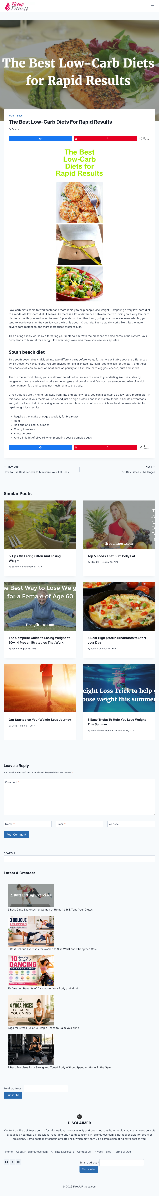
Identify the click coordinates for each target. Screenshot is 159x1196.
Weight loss (16, 116)
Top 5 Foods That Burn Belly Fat (111, 556)
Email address (14, 1088)
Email (61, 824)
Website (114, 824)
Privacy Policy (102, 1151)
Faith (14, 648)
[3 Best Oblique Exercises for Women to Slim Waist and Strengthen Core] (81, 931)
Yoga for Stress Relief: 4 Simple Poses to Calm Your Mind (43, 1027)
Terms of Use (122, 1151)
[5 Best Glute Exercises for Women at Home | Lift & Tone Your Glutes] (81, 895)
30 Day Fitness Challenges (138, 470)
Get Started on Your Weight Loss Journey (40, 720)
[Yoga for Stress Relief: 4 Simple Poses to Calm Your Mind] (81, 1010)
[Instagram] (18, 1162)
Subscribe (13, 1095)
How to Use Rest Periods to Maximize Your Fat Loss (36, 470)
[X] (12, 1162)
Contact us (84, 1151)
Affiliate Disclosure (62, 1151)
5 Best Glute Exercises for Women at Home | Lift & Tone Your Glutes (50, 909)
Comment (12, 782)
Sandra (15, 129)
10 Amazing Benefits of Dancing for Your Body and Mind (43, 988)
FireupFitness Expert (101, 730)
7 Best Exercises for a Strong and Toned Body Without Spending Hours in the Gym (59, 1067)
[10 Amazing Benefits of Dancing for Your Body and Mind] (81, 970)
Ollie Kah (95, 562)
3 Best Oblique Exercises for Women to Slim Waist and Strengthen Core (52, 949)
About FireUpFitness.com (32, 1151)
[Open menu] (152, 6)
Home (9, 1151)
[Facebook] (6, 1162)
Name (10, 824)
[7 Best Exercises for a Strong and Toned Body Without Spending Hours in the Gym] (81, 1049)
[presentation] (40, 524)
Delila (14, 725)
